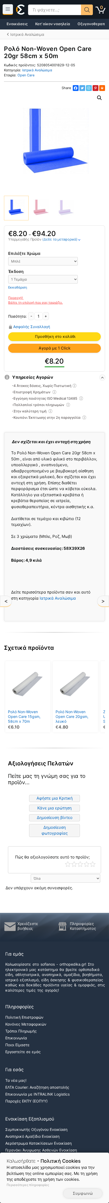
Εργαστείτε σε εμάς (23, 1051)
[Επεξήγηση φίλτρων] (74, 386)
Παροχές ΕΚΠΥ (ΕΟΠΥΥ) (26, 1101)
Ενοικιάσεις (17, 24)
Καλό (87, 864)
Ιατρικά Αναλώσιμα (37, 70)
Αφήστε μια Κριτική (55, 798)
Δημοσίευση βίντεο (54, 817)
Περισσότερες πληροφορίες (28, 1185)
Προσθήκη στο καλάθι (55, 336)
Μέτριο (80, 864)
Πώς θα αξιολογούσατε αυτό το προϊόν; (52, 857)
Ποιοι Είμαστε (17, 1045)
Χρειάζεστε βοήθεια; (27, 926)
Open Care (25, 75)
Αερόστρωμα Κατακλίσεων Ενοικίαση (38, 1143)
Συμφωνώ (83, 1193)
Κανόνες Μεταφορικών (25, 1024)
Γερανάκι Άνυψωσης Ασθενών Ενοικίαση (41, 1150)
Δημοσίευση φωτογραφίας (55, 830)
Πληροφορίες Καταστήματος (83, 926)
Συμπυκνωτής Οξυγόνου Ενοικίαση (36, 1129)
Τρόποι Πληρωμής (21, 1031)
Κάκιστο (68, 864)
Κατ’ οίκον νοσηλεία (52, 24)
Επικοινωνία (16, 1038)
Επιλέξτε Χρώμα (24, 253)
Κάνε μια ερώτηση (54, 807)
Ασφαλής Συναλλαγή (31, 327)
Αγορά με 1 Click (54, 348)
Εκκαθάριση (17, 287)
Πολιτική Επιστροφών (24, 1017)
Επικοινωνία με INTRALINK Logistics (37, 1094)
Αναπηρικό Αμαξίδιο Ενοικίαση (32, 1136)
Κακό (74, 864)
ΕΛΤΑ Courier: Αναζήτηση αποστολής (37, 1087)
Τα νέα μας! (15, 1080)
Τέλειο (93, 864)
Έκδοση (16, 271)
